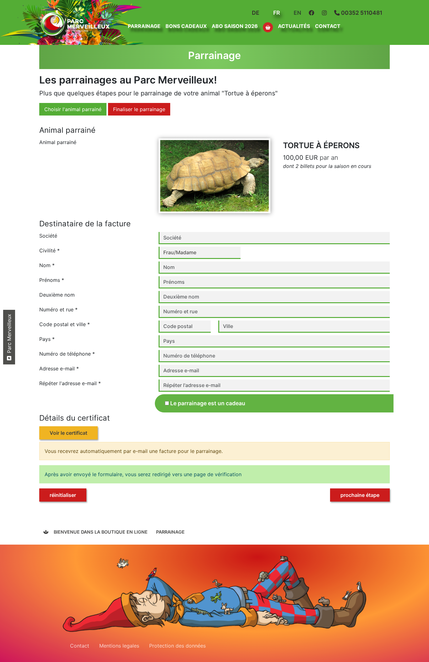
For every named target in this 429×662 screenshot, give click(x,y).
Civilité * (49, 250)
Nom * (47, 265)
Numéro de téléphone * (67, 354)
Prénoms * (51, 280)
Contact (327, 26)
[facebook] (312, 13)
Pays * (47, 339)
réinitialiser (63, 495)
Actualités (294, 26)
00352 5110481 (361, 12)
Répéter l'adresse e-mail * (70, 383)
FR (276, 12)
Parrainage (170, 532)
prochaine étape (359, 495)
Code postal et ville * (64, 324)
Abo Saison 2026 (235, 26)
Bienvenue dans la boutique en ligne (100, 532)
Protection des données (177, 646)
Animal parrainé (57, 142)
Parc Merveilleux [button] (9, 334)
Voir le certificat (68, 433)
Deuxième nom (57, 295)
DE (255, 12)
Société (48, 236)
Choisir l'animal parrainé (72, 109)
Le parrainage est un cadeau (207, 403)
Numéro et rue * (58, 309)
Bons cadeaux (186, 26)
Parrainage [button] (144, 26)
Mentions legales (119, 646)
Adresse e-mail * (59, 368)
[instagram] (325, 13)
